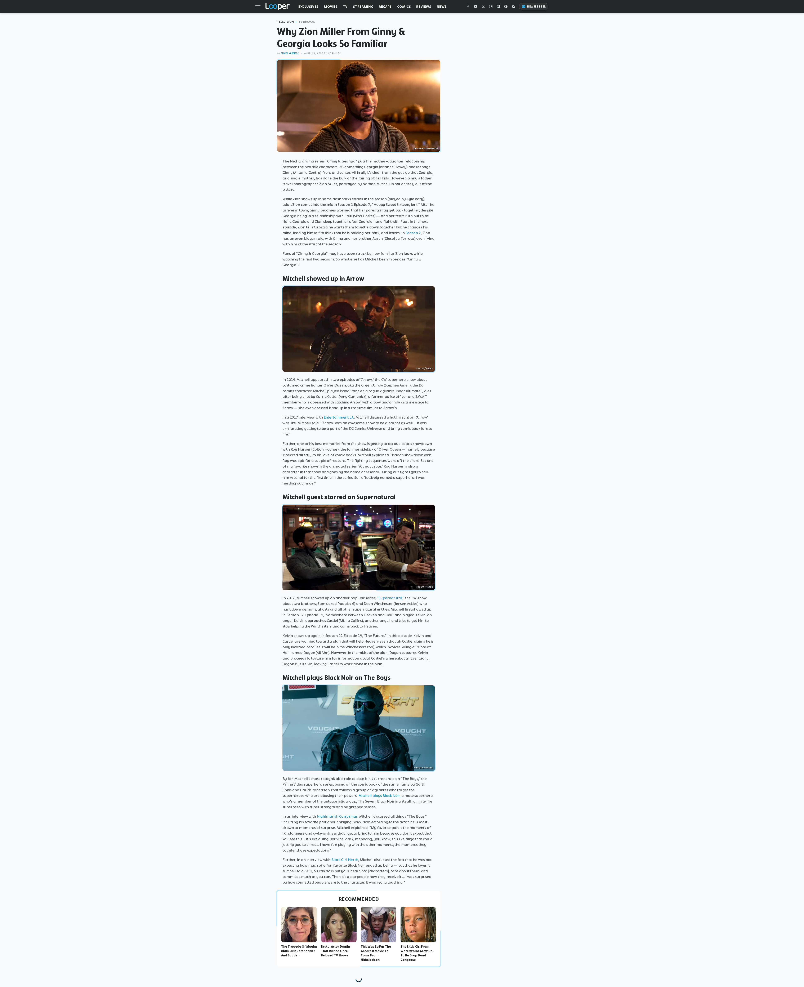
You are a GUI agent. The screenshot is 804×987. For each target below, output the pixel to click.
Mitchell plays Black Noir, (379, 795)
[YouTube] (476, 7)
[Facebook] (468, 7)
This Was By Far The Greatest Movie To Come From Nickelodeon (376, 953)
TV (345, 6)
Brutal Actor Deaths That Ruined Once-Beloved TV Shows (335, 950)
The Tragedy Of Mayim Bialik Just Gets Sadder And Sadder (299, 950)
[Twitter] (483, 7)
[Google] (506, 7)
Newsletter (536, 6)
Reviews (423, 6)
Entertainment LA (339, 417)
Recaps (385, 6)
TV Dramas (306, 22)
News (442, 6)
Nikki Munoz (290, 53)
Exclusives (308, 6)
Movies (331, 6)
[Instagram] (491, 7)
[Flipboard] (498, 7)
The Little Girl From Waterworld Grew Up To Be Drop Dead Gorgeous (417, 953)
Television (285, 22)
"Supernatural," (390, 597)
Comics (404, 6)
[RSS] (513, 7)
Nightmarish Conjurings (337, 816)
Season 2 (413, 232)
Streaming (363, 6)
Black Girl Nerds (344, 859)
